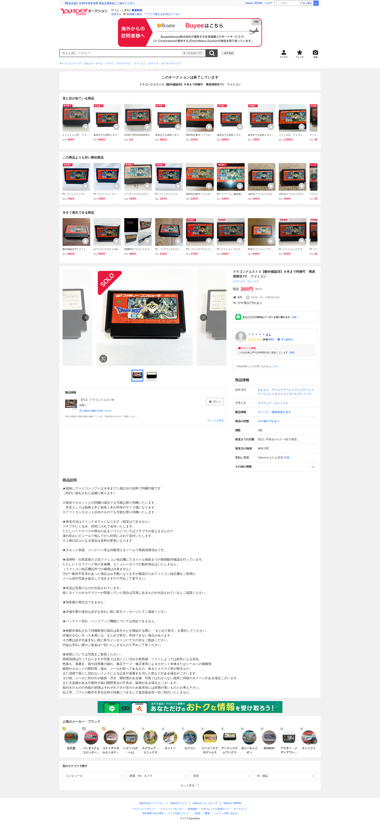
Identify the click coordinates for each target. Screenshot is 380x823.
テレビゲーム (123, 63)
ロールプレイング (171, 63)
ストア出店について (178, 813)
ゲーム (109, 63)
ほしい (217, 401)
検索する (212, 53)
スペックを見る (215, 420)
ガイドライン (240, 809)
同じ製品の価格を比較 (96, 410)
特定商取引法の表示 (153, 813)
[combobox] (120, 53)
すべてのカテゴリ (192, 53)
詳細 (294, 317)
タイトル (153, 63)
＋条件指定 (228, 53)
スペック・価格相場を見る (274, 412)
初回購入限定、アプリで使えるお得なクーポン (154, 14)
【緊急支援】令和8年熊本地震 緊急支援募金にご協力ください (99, 3)
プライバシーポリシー (144, 809)
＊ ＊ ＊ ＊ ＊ (256, 334)
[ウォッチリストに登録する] (85, 127)
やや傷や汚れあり (269, 421)
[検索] (316, 3)
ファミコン (140, 63)
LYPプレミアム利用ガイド (215, 809)
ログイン (116, 14)
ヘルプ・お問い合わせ (226, 813)
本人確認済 (287, 339)
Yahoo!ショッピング (205, 803)
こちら (274, 366)
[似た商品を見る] (103, 359)
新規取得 (137, 10)
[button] (275, 466)
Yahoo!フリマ (178, 803)
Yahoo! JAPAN (253, 3)
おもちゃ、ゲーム (93, 63)
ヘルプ (268, 3)
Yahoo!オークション (151, 803)
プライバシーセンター (172, 809)
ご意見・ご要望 (201, 813)
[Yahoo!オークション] (84, 9)
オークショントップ (70, 63)
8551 (271, 339)
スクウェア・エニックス (246, 281)
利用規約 (192, 809)
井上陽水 (307, 3)
